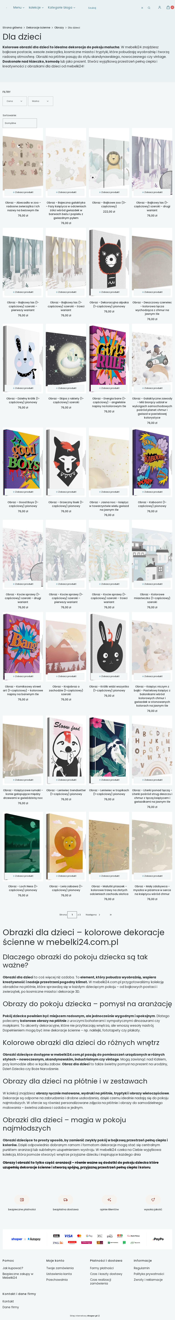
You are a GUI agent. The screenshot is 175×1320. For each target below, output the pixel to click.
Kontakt (8, 1301)
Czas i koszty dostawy (106, 1274)
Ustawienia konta (59, 1274)
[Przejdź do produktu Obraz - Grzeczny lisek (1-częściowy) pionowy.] (66, 462)
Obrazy (59, 27)
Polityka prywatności (149, 1274)
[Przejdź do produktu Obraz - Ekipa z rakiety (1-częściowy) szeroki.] (66, 358)
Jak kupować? (13, 1268)
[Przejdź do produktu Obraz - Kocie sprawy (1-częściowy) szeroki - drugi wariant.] (23, 554)
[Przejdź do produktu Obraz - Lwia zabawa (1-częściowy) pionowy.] (66, 846)
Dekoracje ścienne (38, 27)
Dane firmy (11, 1307)
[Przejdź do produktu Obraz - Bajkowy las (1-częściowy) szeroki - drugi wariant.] (152, 163)
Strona (63, 914)
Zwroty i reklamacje (148, 1280)
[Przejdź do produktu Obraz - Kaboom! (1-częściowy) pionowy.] (152, 462)
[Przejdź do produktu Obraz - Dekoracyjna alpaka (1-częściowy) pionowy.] (109, 262)
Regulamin (142, 1268)
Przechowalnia (57, 1280)
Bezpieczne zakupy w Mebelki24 (18, 1276)
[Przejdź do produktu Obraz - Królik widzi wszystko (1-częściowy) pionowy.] (109, 647)
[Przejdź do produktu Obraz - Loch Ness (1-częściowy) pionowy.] (23, 846)
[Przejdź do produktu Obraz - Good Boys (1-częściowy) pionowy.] (23, 462)
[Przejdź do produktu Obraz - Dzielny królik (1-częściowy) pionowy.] (23, 358)
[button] (149, 8)
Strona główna (12, 27)
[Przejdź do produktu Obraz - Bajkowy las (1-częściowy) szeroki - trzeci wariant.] (66, 262)
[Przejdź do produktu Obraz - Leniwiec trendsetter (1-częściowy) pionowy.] (66, 750)
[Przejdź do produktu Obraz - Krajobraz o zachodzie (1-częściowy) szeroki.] (66, 647)
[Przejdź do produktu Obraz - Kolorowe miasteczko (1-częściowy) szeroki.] (152, 554)
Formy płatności (102, 1268)
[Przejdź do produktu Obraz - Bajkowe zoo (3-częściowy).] (109, 163)
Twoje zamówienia (60, 1268)
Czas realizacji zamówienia (100, 1282)
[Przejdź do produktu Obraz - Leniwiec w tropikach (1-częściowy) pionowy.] (109, 750)
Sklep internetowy (83, 1315)
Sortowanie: (10, 115)
